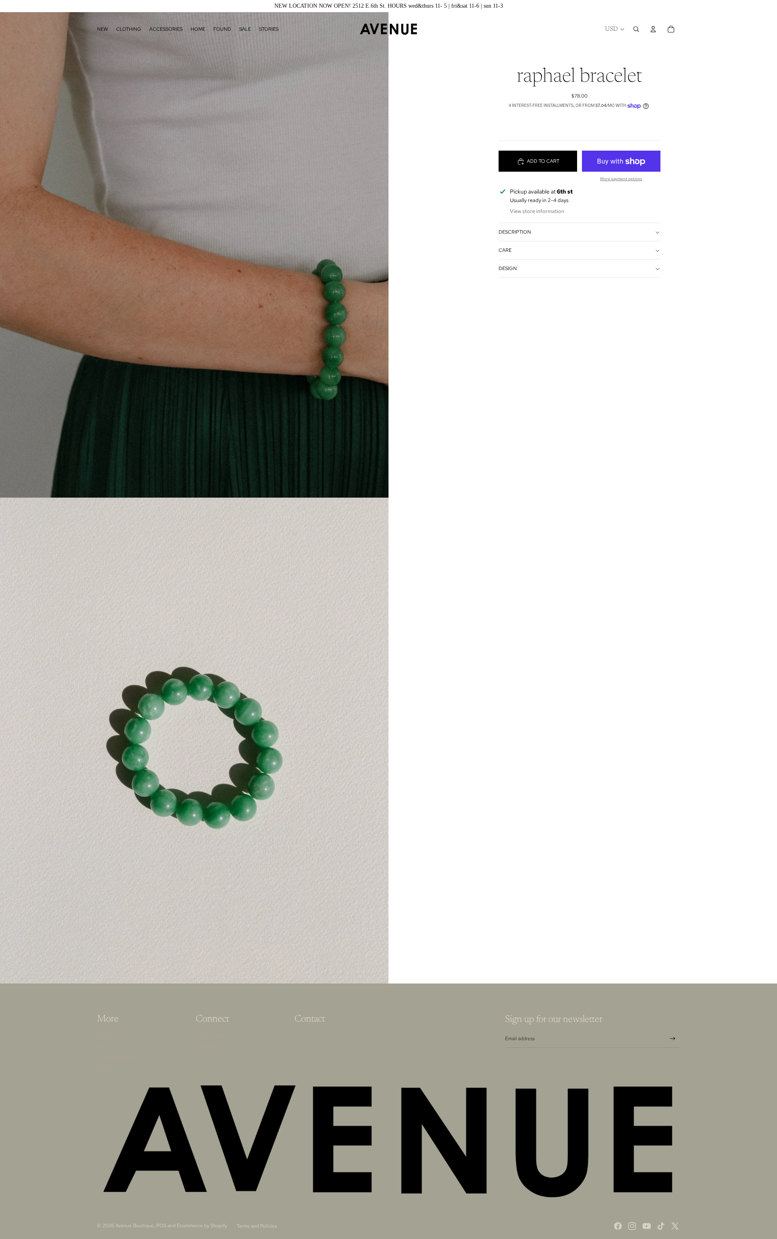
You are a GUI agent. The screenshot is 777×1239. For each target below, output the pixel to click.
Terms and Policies (257, 1226)
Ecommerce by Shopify (202, 1225)
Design (508, 269)
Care (505, 250)
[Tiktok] (661, 1226)
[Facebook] (618, 1226)
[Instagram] (632, 1226)
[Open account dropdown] (653, 29)
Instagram (210, 1037)
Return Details (117, 1058)
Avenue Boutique (134, 1225)
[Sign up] (673, 1039)
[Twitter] (675, 1226)
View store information (537, 211)
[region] (388, 6)
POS (161, 1225)
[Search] (636, 29)
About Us (109, 1037)
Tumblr (206, 1047)
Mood (105, 1069)
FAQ (102, 1047)
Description (515, 232)
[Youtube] (647, 1226)
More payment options (621, 179)
